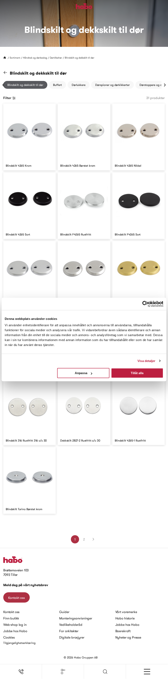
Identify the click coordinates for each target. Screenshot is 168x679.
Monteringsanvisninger (75, 618)
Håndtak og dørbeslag (35, 57)
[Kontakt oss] (21, 671)
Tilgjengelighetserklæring (19, 643)
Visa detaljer (146, 361)
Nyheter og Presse (128, 637)
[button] (105, 671)
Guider (64, 612)
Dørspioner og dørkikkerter (112, 85)
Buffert (57, 85)
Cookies (9, 637)
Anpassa (81, 373)
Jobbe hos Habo (15, 631)
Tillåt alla (137, 373)
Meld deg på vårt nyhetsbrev (25, 585)
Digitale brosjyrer (71, 637)
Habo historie (125, 618)
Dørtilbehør (56, 57)
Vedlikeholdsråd (70, 625)
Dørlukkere (78, 85)
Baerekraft (123, 631)
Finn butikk (11, 618)
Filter (7, 98)
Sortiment (15, 57)
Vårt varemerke (126, 612)
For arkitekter (68, 631)
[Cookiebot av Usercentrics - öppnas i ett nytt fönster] (145, 304)
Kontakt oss (16, 598)
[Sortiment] (63, 671)
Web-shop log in (15, 625)
